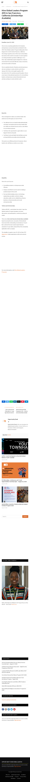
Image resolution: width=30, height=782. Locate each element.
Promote (17, 776)
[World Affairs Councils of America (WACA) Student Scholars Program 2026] (15, 494)
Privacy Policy (23, 776)
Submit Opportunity (15, 774)
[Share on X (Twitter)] (12, 24)
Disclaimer (13, 778)
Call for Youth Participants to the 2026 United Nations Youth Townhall (13, 457)
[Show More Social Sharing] (26, 24)
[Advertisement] (15, 97)
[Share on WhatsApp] (20, 24)
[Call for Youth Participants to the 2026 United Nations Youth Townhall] (15, 446)
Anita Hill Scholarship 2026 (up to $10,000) (11, 686)
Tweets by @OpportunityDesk (9, 699)
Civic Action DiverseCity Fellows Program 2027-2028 (14, 675)
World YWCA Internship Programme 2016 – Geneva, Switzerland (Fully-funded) (22, 411)
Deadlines (23, 774)
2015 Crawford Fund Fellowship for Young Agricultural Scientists (9, 411)
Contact (19, 778)
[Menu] (2, 2)
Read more (14, 604)
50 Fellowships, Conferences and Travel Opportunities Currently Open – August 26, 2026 (14, 481)
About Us (8, 774)
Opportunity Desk (6, 21)
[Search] (28, 2)
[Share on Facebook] (5, 24)
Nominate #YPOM (9, 776)
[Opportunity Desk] (15, 2)
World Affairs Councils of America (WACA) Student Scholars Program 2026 (15, 505)
